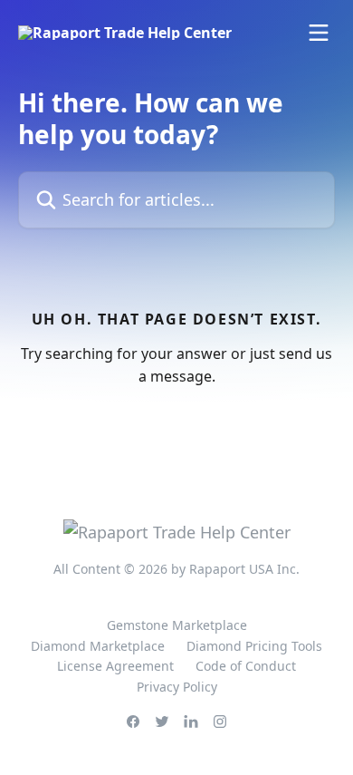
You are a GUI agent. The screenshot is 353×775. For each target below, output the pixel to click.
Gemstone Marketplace (177, 625)
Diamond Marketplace (98, 645)
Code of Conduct (246, 665)
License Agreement (115, 665)
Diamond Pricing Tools (254, 645)
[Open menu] (318, 33)
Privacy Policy (177, 686)
